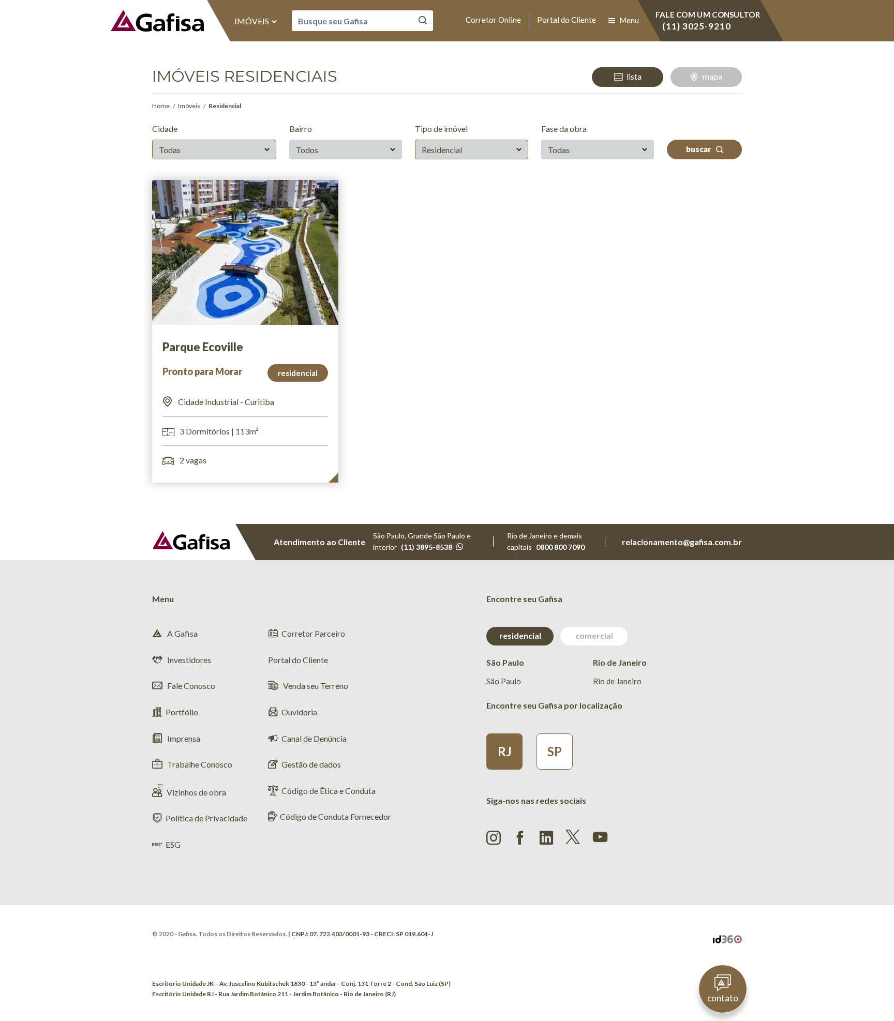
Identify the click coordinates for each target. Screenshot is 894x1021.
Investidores (188, 660)
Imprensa (183, 738)
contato (722, 998)
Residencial (520, 635)
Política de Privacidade (206, 818)
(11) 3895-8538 (426, 547)
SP (554, 751)
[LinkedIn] (546, 838)
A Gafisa (182, 633)
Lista (634, 76)
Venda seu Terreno (314, 685)
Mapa (712, 76)
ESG (173, 844)
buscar (699, 149)
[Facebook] (520, 838)
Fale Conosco (190, 685)
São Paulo (503, 681)
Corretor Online (493, 19)
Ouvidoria (299, 712)
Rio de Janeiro (617, 681)
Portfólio (182, 712)
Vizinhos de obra (196, 792)
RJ (505, 751)
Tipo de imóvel (441, 128)
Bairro (300, 128)
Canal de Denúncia (314, 738)
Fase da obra (564, 128)
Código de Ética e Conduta (328, 790)
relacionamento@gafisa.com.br (682, 542)
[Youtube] (600, 836)
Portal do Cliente (566, 19)
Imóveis (252, 21)
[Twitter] (572, 837)
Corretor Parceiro (313, 633)
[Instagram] (493, 838)
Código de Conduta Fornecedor (335, 816)
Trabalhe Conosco (199, 764)
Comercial (594, 635)
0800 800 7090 (560, 547)
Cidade (164, 128)
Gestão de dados (311, 764)
